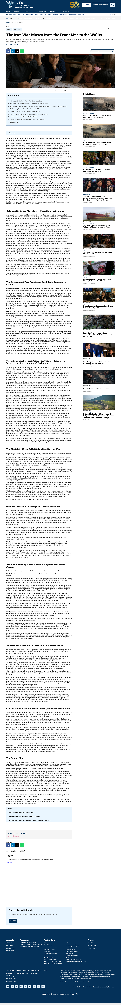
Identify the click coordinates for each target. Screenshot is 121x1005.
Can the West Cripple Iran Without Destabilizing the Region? (97, 116)
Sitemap (95, 987)
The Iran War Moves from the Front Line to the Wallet (97, 253)
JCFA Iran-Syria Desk (12, 44)
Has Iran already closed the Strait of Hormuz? (25, 816)
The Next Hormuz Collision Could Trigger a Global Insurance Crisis (96, 226)
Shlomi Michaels (87, 391)
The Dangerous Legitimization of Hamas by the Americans (96, 362)
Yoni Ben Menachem (89, 283)
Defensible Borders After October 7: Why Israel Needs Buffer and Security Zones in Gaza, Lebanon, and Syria (98, 415)
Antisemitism (86, 194)
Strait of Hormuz (17, 29)
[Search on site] (112, 5)
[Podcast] (34, 986)
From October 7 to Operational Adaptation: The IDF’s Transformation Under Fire (98, 334)
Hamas (85, 277)
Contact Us (66, 11)
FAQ (10, 809)
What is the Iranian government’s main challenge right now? (30, 820)
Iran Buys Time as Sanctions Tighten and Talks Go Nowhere (98, 170)
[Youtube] (16, 986)
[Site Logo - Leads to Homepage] (20, 4)
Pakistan (9, 29)
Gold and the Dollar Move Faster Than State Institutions (26, 101)
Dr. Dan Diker (86, 420)
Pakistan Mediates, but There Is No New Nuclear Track (25, 117)
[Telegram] (25, 986)
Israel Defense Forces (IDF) (90, 331)
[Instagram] (21, 986)
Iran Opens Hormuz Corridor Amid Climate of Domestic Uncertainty (97, 143)
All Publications (13, 836)
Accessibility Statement (107, 987)
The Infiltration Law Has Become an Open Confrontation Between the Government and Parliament (38, 106)
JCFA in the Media (41, 11)
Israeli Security (87, 412)
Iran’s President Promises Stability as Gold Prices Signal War (98, 307)
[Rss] (29, 986)
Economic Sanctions (88, 113)
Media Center (53, 11)
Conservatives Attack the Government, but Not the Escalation (27, 119)
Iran (7, 27)
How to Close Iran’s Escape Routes (96, 389)
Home (8, 11)
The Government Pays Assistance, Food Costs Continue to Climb (29, 103)
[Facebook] (7, 986)
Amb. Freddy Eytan (88, 366)
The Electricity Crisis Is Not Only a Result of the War (25, 109)
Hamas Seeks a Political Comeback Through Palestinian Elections (97, 280)
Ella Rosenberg (87, 119)
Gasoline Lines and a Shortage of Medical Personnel (25, 111)
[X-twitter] (12, 986)
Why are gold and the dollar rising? (21, 812)
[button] (8, 51)
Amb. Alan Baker (87, 202)
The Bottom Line (14, 122)
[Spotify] (38, 986)
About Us (16, 11)
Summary (12, 133)
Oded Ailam (86, 339)
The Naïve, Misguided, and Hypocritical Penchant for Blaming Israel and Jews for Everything (97, 198)
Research (27, 11)
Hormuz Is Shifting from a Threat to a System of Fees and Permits (28, 114)
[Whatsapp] (43, 986)
